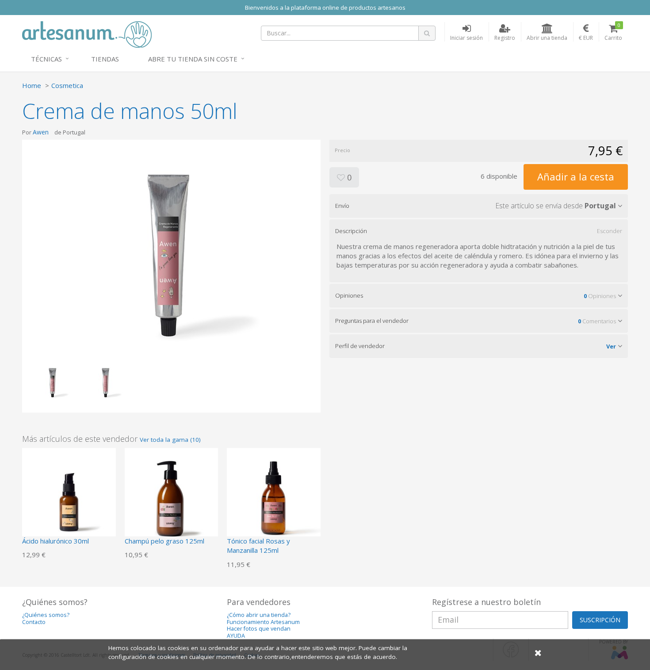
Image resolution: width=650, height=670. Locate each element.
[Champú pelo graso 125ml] (171, 494)
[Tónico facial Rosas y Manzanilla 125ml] (274, 494)
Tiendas (105, 58)
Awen (41, 132)
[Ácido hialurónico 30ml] (69, 494)
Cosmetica (67, 85)
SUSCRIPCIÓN (600, 620)
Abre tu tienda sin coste (192, 58)
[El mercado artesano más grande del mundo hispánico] (87, 33)
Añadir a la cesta (575, 176)
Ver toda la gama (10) (170, 440)
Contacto (34, 622)
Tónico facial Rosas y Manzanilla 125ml (258, 545)
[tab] (478, 206)
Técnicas (46, 58)
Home (31, 85)
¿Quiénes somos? (45, 615)
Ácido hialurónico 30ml (55, 540)
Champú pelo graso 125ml (164, 540)
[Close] (538, 653)
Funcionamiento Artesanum (263, 622)
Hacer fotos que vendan (259, 628)
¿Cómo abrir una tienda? (259, 615)
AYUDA (236, 635)
